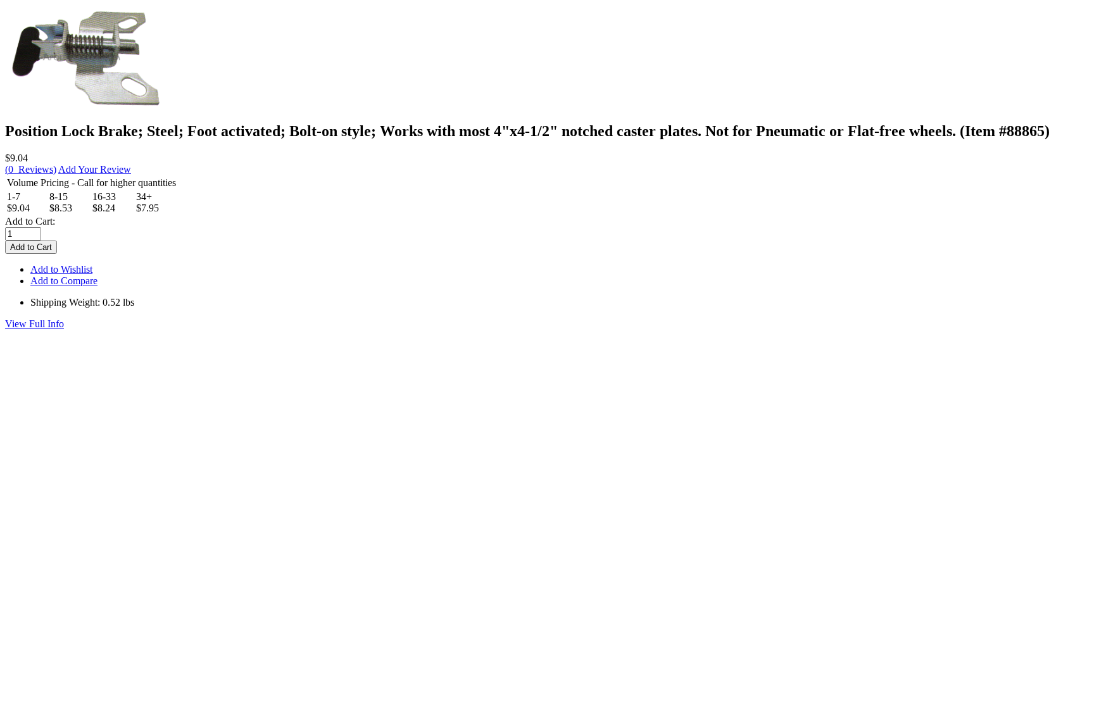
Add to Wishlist (61, 269)
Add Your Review (94, 169)
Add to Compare (63, 280)
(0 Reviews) (30, 169)
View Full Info (34, 323)
